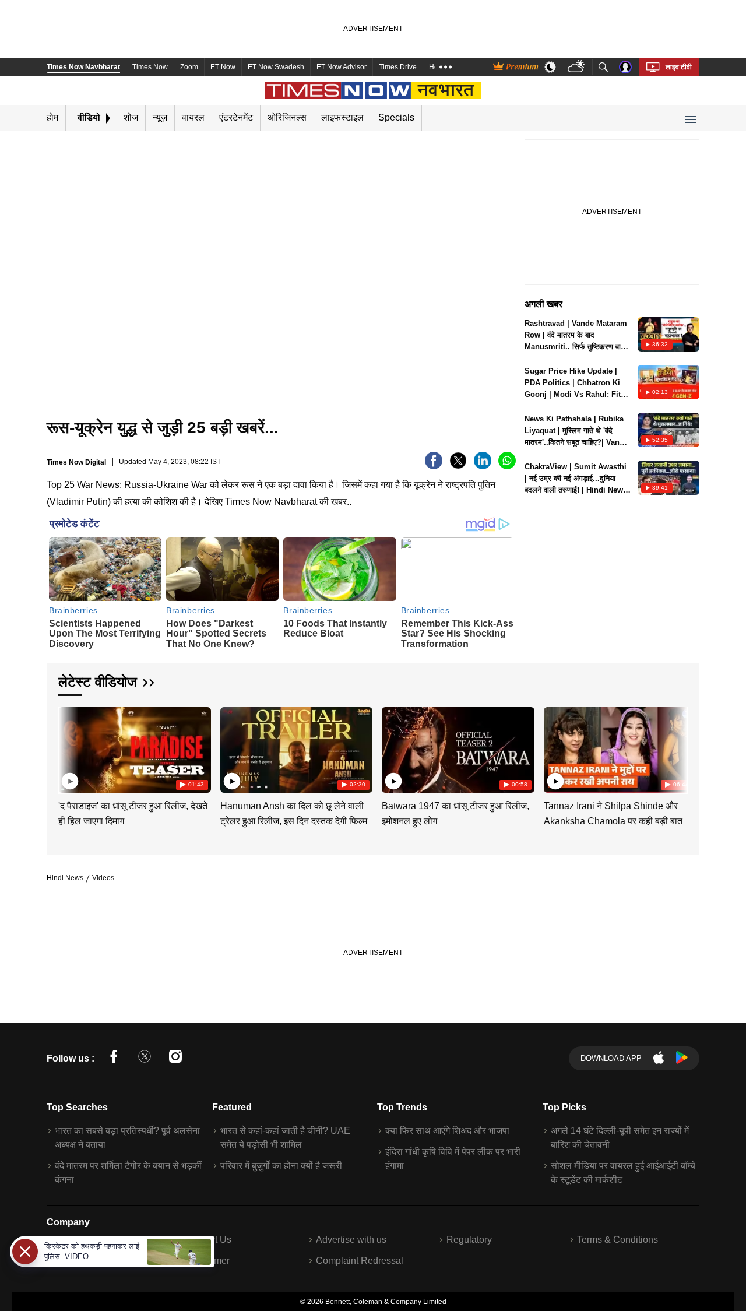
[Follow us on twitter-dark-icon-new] (144, 1058)
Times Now (150, 67)
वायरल (193, 117)
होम (52, 117)
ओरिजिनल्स (287, 117)
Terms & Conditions (617, 1240)
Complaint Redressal (359, 1261)
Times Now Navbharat (83, 67)
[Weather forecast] (577, 67)
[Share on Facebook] (433, 466)
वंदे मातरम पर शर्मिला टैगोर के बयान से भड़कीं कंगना (128, 1173)
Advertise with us (351, 1240)
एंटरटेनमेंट (236, 117)
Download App (611, 1058)
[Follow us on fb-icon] (113, 1058)
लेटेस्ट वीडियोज (97, 682)
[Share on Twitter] (458, 466)
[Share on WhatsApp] (507, 466)
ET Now (222, 67)
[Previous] (68, 748)
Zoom (189, 67)
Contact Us (208, 1240)
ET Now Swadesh (276, 67)
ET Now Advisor (341, 67)
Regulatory (469, 1240)
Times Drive (398, 67)
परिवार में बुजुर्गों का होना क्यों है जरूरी (281, 1166)
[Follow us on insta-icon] (175, 1058)
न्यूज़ (160, 117)
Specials (396, 117)
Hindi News (65, 878)
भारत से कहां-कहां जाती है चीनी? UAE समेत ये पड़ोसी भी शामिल (285, 1138)
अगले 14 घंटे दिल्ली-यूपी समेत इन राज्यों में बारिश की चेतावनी (620, 1138)
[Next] (676, 748)
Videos (103, 878)
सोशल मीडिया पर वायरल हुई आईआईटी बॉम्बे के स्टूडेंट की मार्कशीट (623, 1173)
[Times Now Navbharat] (373, 90)
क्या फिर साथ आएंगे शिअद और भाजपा (447, 1131)
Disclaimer (207, 1261)
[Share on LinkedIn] (482, 466)
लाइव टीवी (679, 67)
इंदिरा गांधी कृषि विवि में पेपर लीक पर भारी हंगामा (452, 1159)
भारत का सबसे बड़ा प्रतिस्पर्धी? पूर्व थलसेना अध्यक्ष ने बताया (127, 1138)
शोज (131, 117)
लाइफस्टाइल (342, 117)
